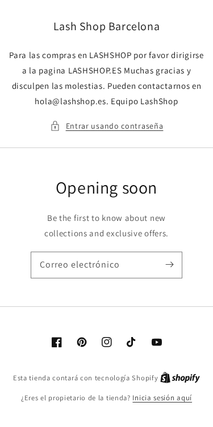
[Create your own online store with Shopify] (180, 378)
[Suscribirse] (169, 264)
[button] (107, 126)
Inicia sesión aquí (162, 398)
